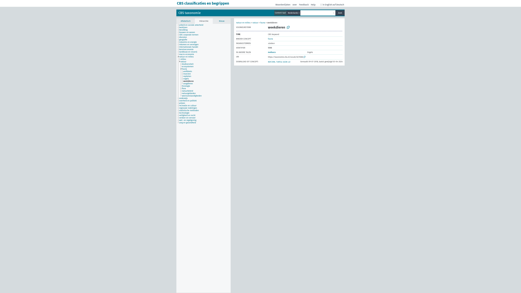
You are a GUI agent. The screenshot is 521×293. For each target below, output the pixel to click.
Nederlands (293, 13)
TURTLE (279, 62)
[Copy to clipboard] (288, 27)
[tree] (203, 158)
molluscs (272, 52)
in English (327, 4)
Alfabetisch (185, 21)
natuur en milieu (243, 23)
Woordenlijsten (282, 4)
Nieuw (221, 21)
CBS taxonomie (189, 13)
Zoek (340, 13)
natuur (255, 23)
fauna (262, 23)
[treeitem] (192, 25)
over (295, 4)
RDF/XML (272, 62)
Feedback (304, 4)
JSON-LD (286, 62)
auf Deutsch (338, 4)
